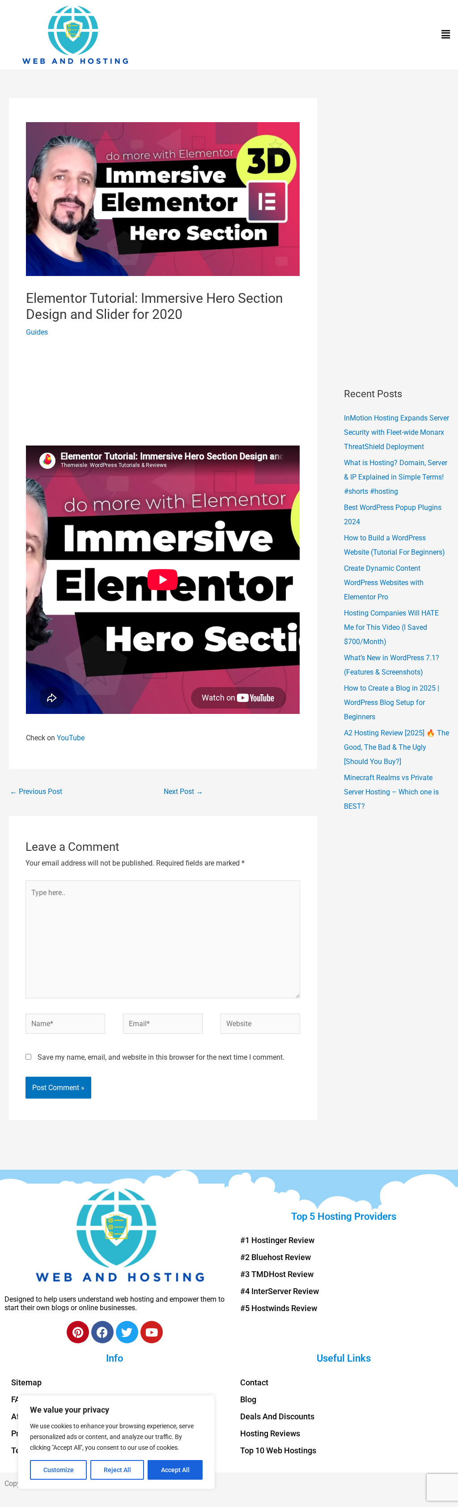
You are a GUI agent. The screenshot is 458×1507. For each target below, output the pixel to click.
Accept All (175, 1469)
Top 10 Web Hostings (278, 1450)
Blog (248, 1399)
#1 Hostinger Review (277, 1240)
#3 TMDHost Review (277, 1274)
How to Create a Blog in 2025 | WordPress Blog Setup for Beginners (391, 702)
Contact (254, 1382)
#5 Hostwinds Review (278, 1308)
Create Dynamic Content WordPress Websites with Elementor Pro (384, 582)
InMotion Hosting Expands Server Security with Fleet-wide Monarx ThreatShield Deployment (396, 432)
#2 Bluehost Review (275, 1257)
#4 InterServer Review (279, 1291)
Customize (58, 1469)
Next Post (183, 791)
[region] (116, 1442)
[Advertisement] (163, 396)
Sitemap (26, 1382)
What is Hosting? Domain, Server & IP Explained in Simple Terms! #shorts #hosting (395, 477)
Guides (37, 332)
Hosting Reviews (270, 1433)
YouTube (71, 738)
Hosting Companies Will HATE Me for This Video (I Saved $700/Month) (391, 627)
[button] (446, 34)
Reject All (117, 1469)
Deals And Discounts (277, 1416)
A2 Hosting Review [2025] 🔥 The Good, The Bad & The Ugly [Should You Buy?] (396, 747)
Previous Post (36, 791)
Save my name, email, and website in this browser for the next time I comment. (161, 1057)
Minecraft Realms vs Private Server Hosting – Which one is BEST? (391, 792)
